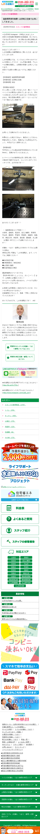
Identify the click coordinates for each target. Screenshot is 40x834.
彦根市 (26, 557)
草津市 (13, 564)
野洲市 (13, 570)
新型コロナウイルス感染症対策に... (14, 619)
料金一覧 (24, 739)
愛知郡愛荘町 (26, 579)
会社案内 (29, 744)
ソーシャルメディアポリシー (12, 749)
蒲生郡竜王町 (13, 579)
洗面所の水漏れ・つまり (11, 737)
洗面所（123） (10, 427)
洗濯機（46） (10, 432)
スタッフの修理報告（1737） (15, 405)
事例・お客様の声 (8, 742)
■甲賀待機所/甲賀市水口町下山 (12, 766)
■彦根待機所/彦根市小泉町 (10, 756)
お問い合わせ (7, 747)
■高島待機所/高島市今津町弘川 (12, 768)
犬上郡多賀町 (19, 586)
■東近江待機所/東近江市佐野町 (12, 771)
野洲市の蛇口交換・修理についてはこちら (21, 358)
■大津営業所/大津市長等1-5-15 (12, 753)
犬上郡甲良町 (26, 583)
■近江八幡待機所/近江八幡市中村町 (13, 761)
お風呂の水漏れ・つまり (11, 734)
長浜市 (13, 560)
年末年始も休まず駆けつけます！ (14, 613)
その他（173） (10, 438)
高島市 (13, 573)
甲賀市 (26, 567)
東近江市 (26, 573)
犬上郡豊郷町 (13, 583)
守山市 (26, 564)
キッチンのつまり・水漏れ (11, 732)
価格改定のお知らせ (9, 607)
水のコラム (6, 744)
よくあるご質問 (23, 742)
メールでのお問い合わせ (24, 6)
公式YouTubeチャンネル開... (12, 601)
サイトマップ (19, 747)
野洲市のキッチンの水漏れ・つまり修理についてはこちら (21, 347)
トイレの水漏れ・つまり (23, 729)
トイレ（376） (10, 410)
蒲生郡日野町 (26, 576)
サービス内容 (7, 729)
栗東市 (13, 567)
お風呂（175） (10, 421)
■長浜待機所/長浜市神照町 (10, 758)
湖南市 (26, 570)
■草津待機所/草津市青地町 (10, 763)
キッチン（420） (11, 416)
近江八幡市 (26, 560)
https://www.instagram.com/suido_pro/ (16, 393)
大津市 (13, 557)
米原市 (13, 576)
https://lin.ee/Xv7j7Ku (10, 385)
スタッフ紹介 (18, 744)
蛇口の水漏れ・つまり (10, 739)
